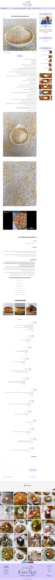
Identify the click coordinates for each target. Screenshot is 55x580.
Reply (31, 331)
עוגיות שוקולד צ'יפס (46, 67)
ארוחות (30, 13)
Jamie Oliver (6, 573)
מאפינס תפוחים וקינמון (19, 284)
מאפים (16, 13)
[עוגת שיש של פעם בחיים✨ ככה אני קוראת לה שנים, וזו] (20, 554)
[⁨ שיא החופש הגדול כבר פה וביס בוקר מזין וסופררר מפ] (34, 498)
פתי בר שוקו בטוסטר (20, 282)
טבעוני (27, 13)
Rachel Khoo (6, 570)
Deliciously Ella (6, 572)
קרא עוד (45, 34)
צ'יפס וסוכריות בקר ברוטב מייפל (19, 292)
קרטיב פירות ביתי (46, 59)
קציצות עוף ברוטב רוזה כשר (20, 286)
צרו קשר (15, 8)
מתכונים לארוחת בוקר (12, 13)
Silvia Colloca (6, 571)
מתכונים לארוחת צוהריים (30, 14)
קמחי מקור (7, 14)
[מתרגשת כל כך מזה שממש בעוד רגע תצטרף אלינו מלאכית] (34, 540)
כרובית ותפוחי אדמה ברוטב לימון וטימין (8, 476)
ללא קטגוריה (19, 13)
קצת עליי (29, 8)
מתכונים (34, 8)
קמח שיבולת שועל (12, 14)
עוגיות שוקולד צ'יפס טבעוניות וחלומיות (19, 294)
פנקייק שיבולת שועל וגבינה (45, 50)
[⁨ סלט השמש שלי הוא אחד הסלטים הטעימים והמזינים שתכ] (6, 554)
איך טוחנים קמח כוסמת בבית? (33, 476)
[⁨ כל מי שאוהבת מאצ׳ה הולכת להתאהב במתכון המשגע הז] (20, 512)
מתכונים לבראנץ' (24, 14)
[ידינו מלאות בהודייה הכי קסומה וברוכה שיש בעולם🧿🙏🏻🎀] (6, 512)
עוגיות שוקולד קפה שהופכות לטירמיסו (19, 290)
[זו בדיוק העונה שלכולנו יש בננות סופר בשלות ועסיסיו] (20, 526)
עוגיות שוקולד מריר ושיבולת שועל (44, 63)
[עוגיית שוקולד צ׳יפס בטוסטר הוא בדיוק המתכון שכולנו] (6, 498)
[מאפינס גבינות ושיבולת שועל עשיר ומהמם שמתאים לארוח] (34, 512)
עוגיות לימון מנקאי (19, 288)
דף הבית (39, 8)
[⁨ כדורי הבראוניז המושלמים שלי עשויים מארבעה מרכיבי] (6, 540)
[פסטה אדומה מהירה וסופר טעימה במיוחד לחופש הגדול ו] (20, 498)
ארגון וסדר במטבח (22, 8)
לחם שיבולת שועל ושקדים (19, 280)
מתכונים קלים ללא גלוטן (18, 14)
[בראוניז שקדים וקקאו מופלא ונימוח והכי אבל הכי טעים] (20, 540)
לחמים (23, 13)
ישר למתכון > (20, 55)
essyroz (28, 485)
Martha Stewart (6, 569)
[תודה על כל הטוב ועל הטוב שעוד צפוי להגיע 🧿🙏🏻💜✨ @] (34, 554)
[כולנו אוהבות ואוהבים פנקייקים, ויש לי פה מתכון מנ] (34, 526)
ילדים (25, 13)
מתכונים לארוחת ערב (5, 13)
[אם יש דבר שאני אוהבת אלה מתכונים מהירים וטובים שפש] (6, 526)
